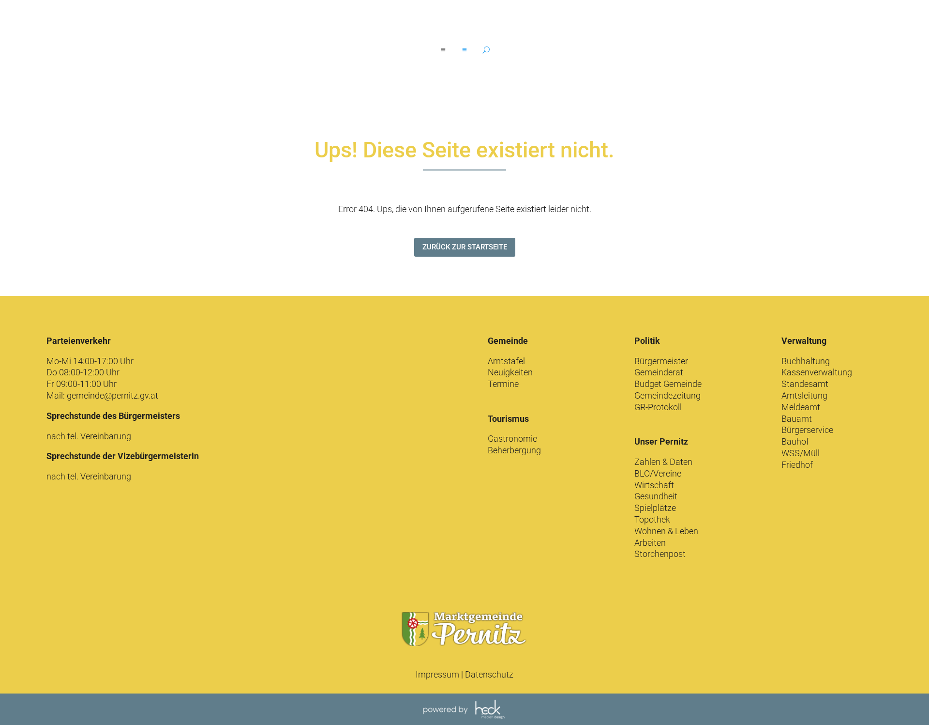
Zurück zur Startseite (464, 247)
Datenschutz (489, 674)
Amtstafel (506, 361)
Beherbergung (514, 450)
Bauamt (796, 419)
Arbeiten (650, 543)
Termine (503, 384)
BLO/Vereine (657, 473)
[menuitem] (464, 50)
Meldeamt (800, 407)
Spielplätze (655, 508)
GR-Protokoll (658, 407)
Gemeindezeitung (667, 395)
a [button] (443, 49)
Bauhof (795, 441)
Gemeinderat (658, 372)
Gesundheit (655, 496)
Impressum (437, 674)
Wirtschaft (654, 485)
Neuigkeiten (510, 372)
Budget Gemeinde (668, 384)
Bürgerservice (807, 430)
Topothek (652, 519)
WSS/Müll (800, 453)
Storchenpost (660, 554)
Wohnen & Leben (666, 531)
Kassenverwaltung (816, 372)
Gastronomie (512, 438)
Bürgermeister (661, 361)
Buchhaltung (805, 361)
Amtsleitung (804, 395)
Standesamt (804, 384)
